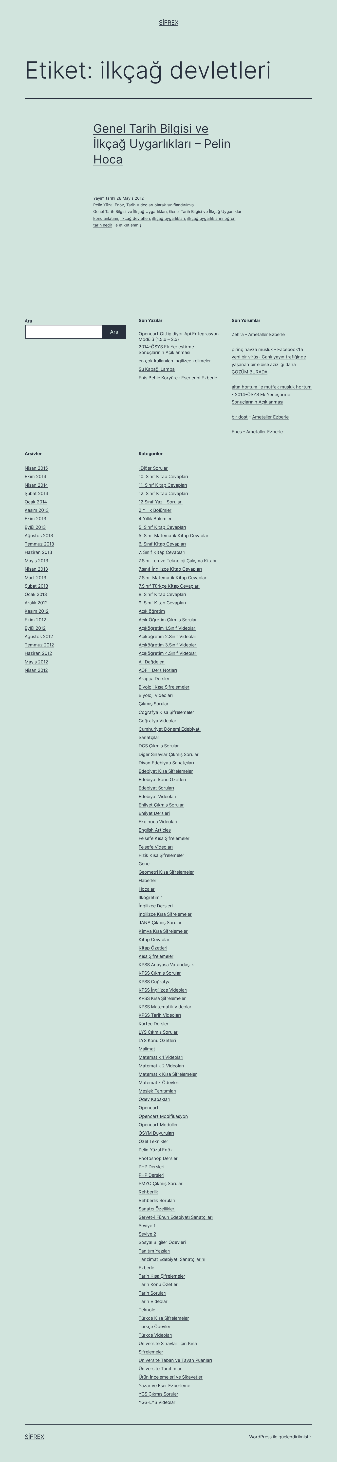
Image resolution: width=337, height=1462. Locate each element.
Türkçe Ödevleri (155, 1326)
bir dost (240, 416)
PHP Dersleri (151, 1166)
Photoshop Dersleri (159, 1158)
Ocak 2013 (36, 594)
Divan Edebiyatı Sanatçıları (166, 762)
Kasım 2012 (37, 611)
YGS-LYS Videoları (157, 1402)
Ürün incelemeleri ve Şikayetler (171, 1377)
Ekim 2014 (35, 476)
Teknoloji (148, 1309)
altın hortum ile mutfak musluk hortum (272, 386)
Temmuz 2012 (39, 644)
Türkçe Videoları (155, 1335)
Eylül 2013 (35, 527)
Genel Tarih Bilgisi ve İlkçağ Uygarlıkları (130, 211)
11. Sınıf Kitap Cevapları (163, 485)
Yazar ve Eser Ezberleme (164, 1385)
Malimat (147, 1048)
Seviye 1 (147, 1225)
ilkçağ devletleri (135, 218)
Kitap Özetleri (153, 947)
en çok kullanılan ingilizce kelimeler (175, 360)
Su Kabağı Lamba (157, 369)
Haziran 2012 (38, 653)
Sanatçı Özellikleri (157, 1208)
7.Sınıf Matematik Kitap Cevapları (173, 577)
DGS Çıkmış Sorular (159, 745)
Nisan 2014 (36, 485)
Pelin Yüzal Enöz (108, 204)
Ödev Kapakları (154, 1099)
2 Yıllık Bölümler (155, 510)
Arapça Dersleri (154, 678)
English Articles (155, 830)
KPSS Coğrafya (154, 981)
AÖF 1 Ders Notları (158, 670)
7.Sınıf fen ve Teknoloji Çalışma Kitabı (177, 560)
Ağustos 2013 (39, 535)
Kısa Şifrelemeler (156, 956)
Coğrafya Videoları (158, 720)
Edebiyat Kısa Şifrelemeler (166, 771)
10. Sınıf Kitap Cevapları (163, 476)
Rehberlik (148, 1191)
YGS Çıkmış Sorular (158, 1394)
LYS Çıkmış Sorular (158, 1032)
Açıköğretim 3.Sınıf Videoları (168, 644)
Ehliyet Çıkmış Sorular (161, 804)
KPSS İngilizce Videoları (163, 990)
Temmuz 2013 (39, 543)
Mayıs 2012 (36, 661)
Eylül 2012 (35, 628)
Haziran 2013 (38, 552)
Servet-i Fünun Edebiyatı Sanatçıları (176, 1217)
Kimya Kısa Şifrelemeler (163, 931)
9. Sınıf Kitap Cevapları (162, 602)
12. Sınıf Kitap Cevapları (163, 493)
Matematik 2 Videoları (161, 1065)
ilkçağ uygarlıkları (168, 218)
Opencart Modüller (158, 1124)
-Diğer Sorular (153, 468)
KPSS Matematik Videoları (165, 1006)
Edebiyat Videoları (157, 796)
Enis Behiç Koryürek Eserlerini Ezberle (178, 377)
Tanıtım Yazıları (154, 1250)
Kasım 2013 (37, 510)
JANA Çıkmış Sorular (160, 922)
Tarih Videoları (139, 204)
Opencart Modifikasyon (163, 1116)
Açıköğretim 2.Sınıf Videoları (168, 636)
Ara (28, 320)
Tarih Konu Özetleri (159, 1284)
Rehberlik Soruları (157, 1200)
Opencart (149, 1107)
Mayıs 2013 (36, 560)
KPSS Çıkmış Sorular (160, 973)
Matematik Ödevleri (159, 1082)
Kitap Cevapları (154, 939)
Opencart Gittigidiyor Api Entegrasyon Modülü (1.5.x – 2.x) (179, 336)
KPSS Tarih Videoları (160, 1015)
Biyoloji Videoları (156, 695)
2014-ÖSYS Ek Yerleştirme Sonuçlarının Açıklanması (166, 349)
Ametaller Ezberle (266, 334)
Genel (144, 863)
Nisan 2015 (36, 468)
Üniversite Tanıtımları (161, 1368)
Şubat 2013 (36, 586)
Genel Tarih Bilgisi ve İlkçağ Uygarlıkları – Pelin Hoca (162, 143)
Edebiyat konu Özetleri (162, 779)
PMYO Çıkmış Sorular (161, 1183)
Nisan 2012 (36, 670)
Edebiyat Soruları (156, 787)
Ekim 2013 (35, 518)
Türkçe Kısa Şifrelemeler (164, 1318)
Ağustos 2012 (39, 636)
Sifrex (168, 22)
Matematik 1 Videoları (161, 1057)
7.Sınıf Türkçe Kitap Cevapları (169, 586)
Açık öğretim (152, 611)
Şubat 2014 (36, 493)
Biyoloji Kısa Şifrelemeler (164, 687)
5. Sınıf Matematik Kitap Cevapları (174, 535)
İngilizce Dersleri (156, 905)
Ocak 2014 (36, 501)
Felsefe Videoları (156, 847)
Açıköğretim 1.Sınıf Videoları (167, 628)
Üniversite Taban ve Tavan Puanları (175, 1360)
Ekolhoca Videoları (158, 821)
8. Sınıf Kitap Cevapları (162, 594)
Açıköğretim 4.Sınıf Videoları (168, 653)
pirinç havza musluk (252, 349)
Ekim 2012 (35, 619)
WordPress (260, 1436)
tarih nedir (102, 225)
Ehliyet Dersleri (154, 813)
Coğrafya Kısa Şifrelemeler (166, 712)
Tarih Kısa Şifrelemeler (162, 1276)
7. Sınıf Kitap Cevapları (162, 552)
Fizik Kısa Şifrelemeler (161, 855)
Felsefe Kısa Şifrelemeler (164, 838)
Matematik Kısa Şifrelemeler (168, 1074)
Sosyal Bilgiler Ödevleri (162, 1242)
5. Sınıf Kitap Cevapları (162, 527)
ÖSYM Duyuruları (156, 1133)
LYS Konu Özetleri (157, 1040)
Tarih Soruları (152, 1293)
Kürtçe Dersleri (154, 1023)
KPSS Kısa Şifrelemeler (162, 998)
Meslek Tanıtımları (157, 1090)
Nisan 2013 (36, 569)
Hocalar (147, 889)
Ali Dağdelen (152, 661)
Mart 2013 (35, 577)
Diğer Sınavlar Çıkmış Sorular (169, 754)
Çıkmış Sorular (153, 703)
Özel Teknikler (153, 1141)
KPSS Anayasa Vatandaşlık (166, 964)
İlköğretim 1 (151, 897)
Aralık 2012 (36, 602)
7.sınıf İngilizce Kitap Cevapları (170, 569)
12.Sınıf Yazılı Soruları (161, 501)
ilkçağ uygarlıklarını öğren (211, 218)
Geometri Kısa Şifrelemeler (166, 872)
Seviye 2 (147, 1234)
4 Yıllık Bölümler (155, 518)
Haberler (147, 880)
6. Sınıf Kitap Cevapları (162, 543)
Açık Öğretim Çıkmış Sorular (168, 619)
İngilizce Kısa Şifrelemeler (165, 914)
